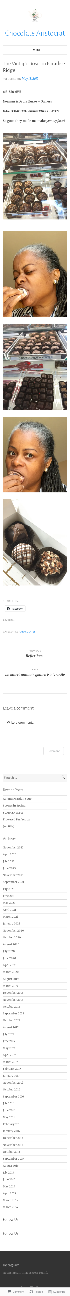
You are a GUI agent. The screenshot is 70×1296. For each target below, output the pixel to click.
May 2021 (9, 902)
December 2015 (13, 1138)
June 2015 (9, 1179)
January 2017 (11, 1076)
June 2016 (9, 1110)
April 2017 (9, 1055)
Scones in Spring (14, 805)
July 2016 (8, 1103)
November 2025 (13, 847)
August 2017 (10, 1027)
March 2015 (10, 1200)
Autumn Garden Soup (17, 798)
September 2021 (13, 882)
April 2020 (10, 965)
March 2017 (10, 1062)
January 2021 (11, 923)
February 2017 (12, 1068)
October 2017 (11, 1020)
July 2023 (9, 861)
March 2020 (11, 972)
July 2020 (9, 951)
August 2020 (11, 944)
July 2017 (8, 1034)
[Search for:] (35, 777)
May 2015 (9, 1186)
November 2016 (13, 1082)
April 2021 (9, 910)
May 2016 (9, 1117)
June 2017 (9, 1041)
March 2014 (10, 1207)
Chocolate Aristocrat (35, 33)
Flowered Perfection (16, 819)
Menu (37, 50)
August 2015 (10, 1165)
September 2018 (13, 1013)
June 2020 (9, 958)
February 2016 (12, 1124)
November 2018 (13, 999)
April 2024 (10, 854)
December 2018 (13, 992)
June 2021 (9, 896)
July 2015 (8, 1172)
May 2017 (9, 1048)
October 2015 (11, 1152)
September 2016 (13, 1096)
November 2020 (13, 930)
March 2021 (10, 916)
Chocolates (27, 631)
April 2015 (9, 1193)
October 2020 (12, 937)
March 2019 (10, 986)
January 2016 (11, 1131)
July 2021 (8, 889)
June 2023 (9, 868)
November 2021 (13, 875)
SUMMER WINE (13, 812)
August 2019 (11, 979)
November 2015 (13, 1145)
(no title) (8, 826)
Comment (53, 751)
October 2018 (11, 1006)
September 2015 (13, 1158)
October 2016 (11, 1089)
